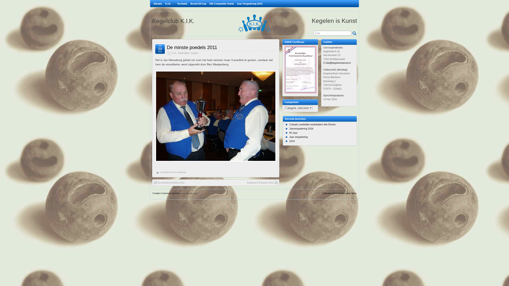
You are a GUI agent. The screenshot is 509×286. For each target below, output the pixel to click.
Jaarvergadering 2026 (301, 128)
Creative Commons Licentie (166, 193)
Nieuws (158, 3)
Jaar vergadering (298, 137)
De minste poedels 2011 (192, 47)
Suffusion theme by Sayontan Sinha (339, 193)
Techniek (182, 3)
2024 (292, 141)
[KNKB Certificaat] (300, 92)
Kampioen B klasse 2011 (260, 182)
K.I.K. (168, 3)
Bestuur (182, 172)
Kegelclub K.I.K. (173, 21)
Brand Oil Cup (198, 3)
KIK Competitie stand (221, 3)
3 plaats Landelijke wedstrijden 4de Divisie (312, 124)
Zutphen (194, 53)
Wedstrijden (183, 53)
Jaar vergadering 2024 (249, 3)
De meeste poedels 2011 (171, 182)
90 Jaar (293, 132)
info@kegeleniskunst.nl (338, 63)
